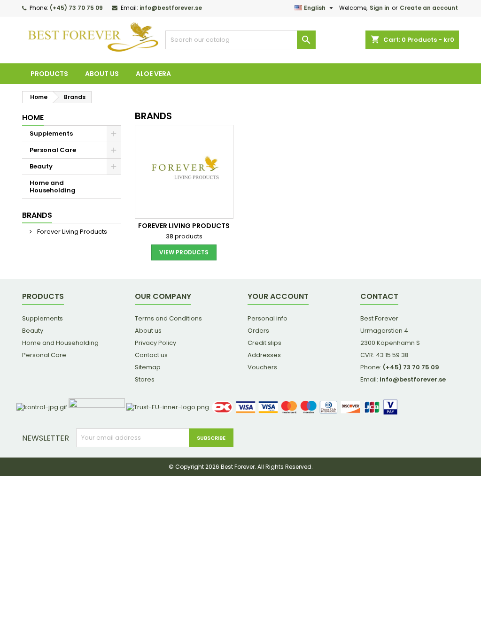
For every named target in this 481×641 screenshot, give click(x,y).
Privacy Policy (155, 342)
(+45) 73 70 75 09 (76, 8)
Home (33, 117)
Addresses (264, 355)
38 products (184, 236)
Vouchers (262, 367)
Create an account (429, 8)
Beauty (41, 166)
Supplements (51, 133)
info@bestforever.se (171, 8)
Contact (379, 296)
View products (184, 252)
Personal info (267, 318)
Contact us (151, 355)
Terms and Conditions (168, 318)
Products (49, 73)
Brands (37, 215)
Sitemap (148, 367)
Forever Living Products (71, 231)
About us (102, 73)
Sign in (379, 8)
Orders (258, 330)
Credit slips (264, 342)
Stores (145, 379)
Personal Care (53, 149)
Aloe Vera (153, 73)
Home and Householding (53, 186)
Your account (278, 296)
